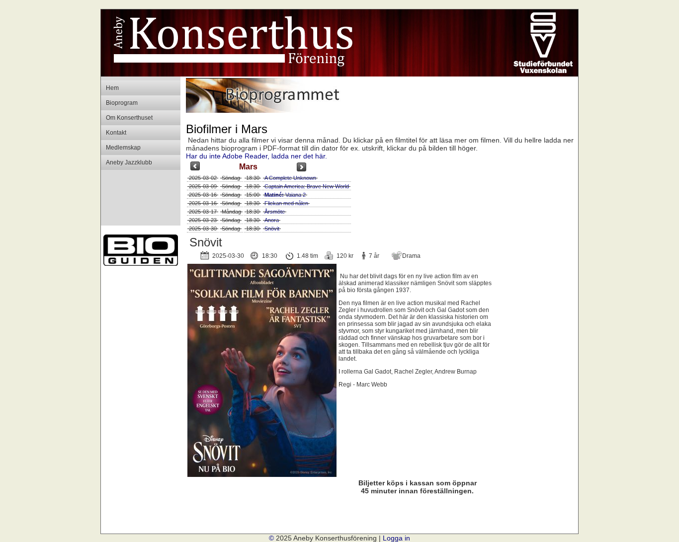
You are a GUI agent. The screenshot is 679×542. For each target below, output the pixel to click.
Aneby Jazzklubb (129, 162)
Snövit (271, 229)
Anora (271, 220)
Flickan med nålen (286, 203)
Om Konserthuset (129, 117)
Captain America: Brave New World (306, 186)
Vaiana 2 (285, 195)
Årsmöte (274, 212)
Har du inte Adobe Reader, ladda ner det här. (256, 156)
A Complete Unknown (290, 178)
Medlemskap (123, 147)
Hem (112, 87)
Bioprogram (122, 102)
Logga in (396, 538)
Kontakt (116, 132)
